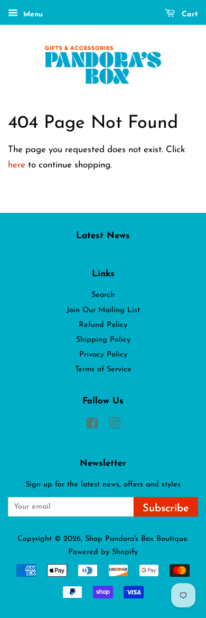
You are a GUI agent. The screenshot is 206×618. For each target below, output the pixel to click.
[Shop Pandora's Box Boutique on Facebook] (92, 426)
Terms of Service (103, 369)
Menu (32, 14)
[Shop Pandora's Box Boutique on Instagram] (114, 426)
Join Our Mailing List (103, 310)
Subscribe (166, 508)
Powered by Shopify (103, 552)
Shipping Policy (103, 340)
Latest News (103, 235)
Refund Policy (103, 325)
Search (103, 295)
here (16, 165)
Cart (188, 14)
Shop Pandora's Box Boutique (136, 539)
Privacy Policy (103, 355)
